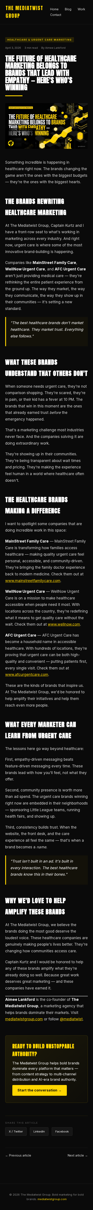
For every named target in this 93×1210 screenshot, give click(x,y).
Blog (68, 9)
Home (54, 9)
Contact (55, 15)
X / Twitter (16, 1131)
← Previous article (18, 1155)
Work (81, 9)
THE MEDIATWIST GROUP (24, 12)
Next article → (78, 1155)
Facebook (62, 1131)
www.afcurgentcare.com (26, 674)
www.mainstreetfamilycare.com (32, 581)
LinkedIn (39, 1131)
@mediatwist (71, 1019)
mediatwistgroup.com (24, 1019)
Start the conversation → (40, 1090)
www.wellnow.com (64, 624)
